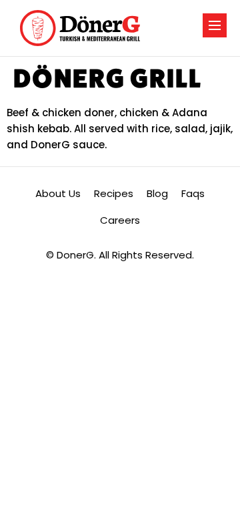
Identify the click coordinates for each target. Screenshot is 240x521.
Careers (120, 220)
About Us (58, 193)
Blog (157, 193)
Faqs (193, 193)
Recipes (113, 193)
